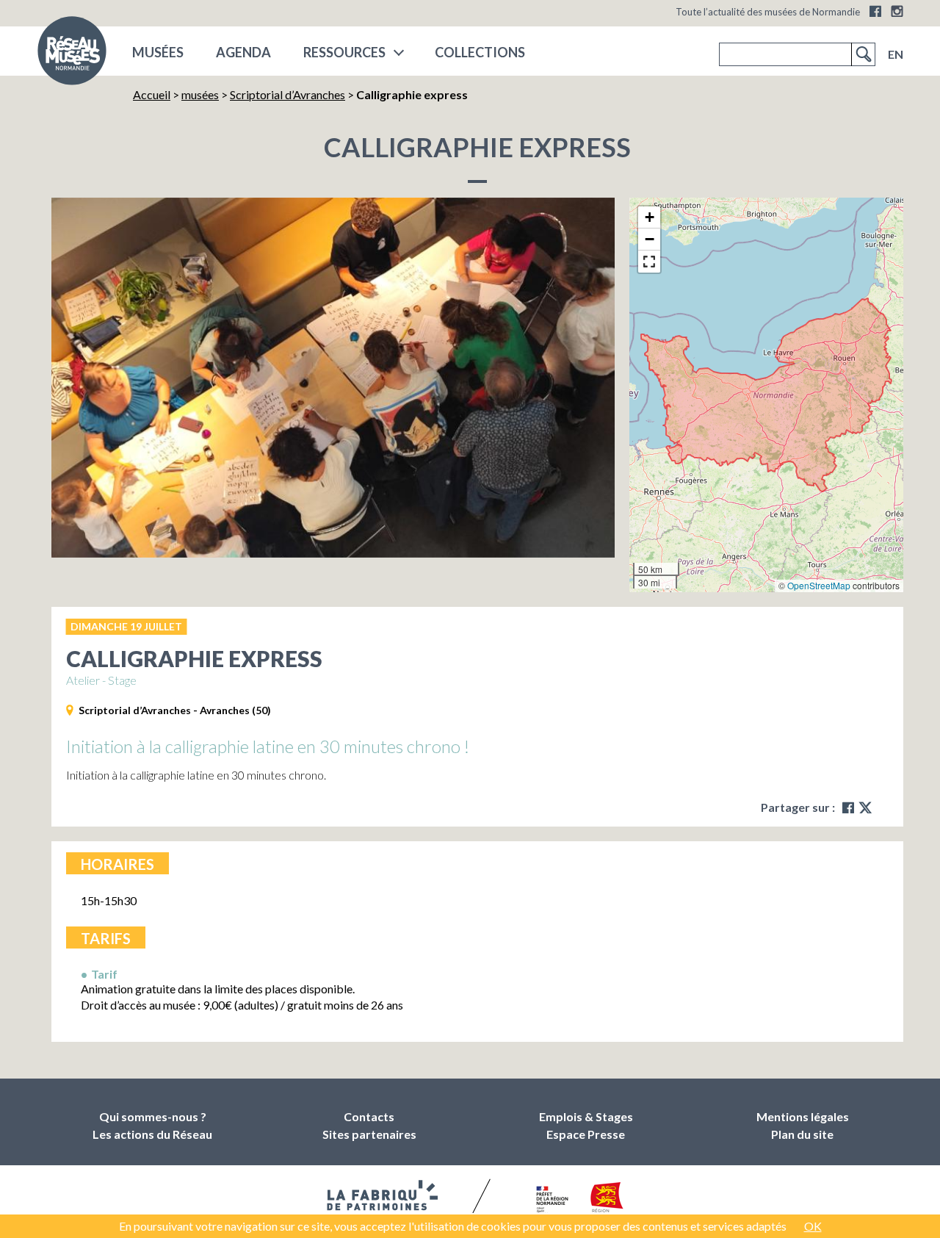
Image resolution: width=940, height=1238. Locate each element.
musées (158, 52)
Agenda (243, 52)
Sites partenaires (369, 1134)
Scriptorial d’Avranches (287, 94)
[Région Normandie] (607, 1200)
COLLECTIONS (480, 52)
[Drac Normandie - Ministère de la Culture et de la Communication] (550, 1200)
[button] (649, 217)
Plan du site (802, 1134)
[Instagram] (897, 11)
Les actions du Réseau (152, 1134)
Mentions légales (802, 1116)
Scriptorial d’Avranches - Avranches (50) (175, 710)
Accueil (151, 94)
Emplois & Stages (586, 1116)
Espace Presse (585, 1134)
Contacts (369, 1116)
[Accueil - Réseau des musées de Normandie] (72, 55)
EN (895, 54)
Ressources (344, 52)
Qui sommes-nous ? (152, 1116)
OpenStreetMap (818, 585)
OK (813, 1226)
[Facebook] (875, 11)
